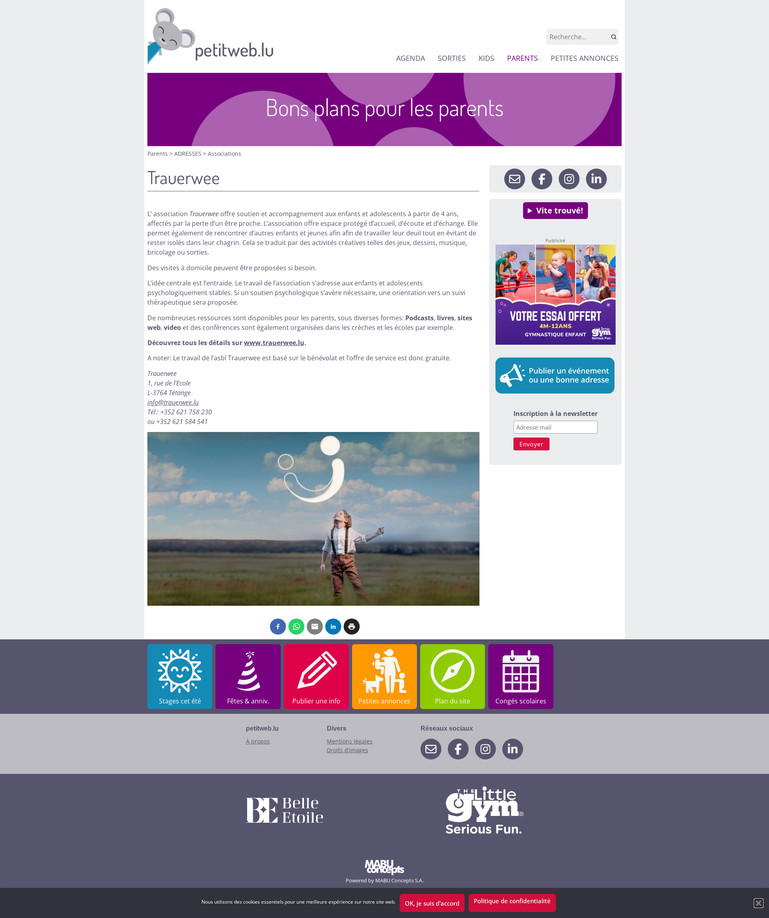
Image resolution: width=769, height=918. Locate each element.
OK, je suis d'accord (432, 903)
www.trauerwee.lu (274, 342)
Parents (158, 153)
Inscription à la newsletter (555, 414)
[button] (759, 903)
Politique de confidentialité (512, 901)
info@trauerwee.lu (173, 402)
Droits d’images (347, 750)
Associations (224, 153)
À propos (258, 741)
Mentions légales (349, 741)
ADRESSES (188, 153)
